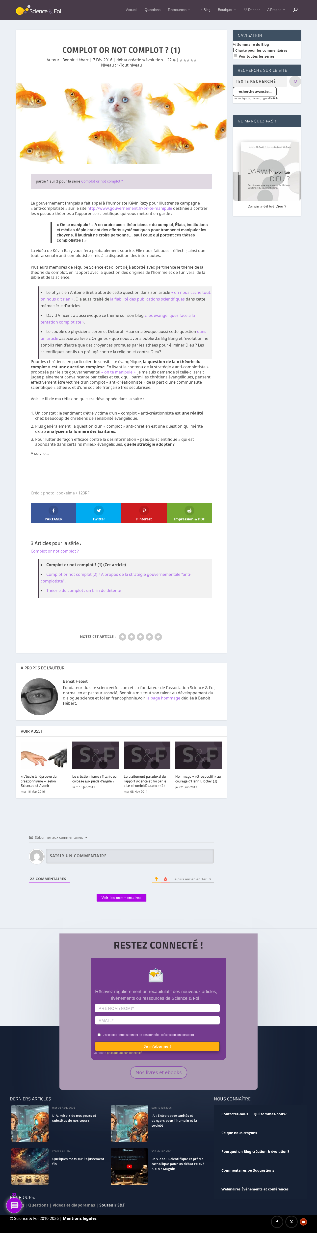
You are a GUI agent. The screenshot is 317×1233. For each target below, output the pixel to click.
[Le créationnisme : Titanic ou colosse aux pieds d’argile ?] (95, 755)
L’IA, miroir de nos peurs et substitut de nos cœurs (74, 1118)
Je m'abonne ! (157, 1046)
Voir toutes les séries (256, 56)
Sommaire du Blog (252, 44)
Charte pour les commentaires (260, 50)
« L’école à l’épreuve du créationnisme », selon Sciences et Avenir (38, 781)
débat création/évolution (139, 60)
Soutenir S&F (112, 1205)
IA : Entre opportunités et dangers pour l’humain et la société (174, 1120)
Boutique (225, 10)
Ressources (177, 10)
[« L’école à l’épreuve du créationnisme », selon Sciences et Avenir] (44, 755)
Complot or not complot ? (102, 181)
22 (170, 60)
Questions (152, 10)
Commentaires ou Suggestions (247, 1170)
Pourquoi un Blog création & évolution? (255, 1151)
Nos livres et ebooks (158, 1072)
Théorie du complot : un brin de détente (83, 590)
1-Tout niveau (129, 65)
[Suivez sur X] (291, 1222)
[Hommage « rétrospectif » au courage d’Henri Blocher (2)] (198, 755)
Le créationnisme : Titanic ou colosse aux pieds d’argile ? (94, 778)
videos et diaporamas (74, 1205)
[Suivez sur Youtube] (303, 1222)
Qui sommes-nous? (270, 1114)
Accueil (131, 10)
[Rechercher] (295, 81)
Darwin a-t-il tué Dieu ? (267, 206)
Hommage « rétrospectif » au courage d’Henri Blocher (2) (198, 778)
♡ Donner (252, 10)
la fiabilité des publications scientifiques (147, 299)
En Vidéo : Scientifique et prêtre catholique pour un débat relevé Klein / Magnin (178, 1164)
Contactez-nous (234, 1114)
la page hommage (163, 698)
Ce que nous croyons (239, 1132)
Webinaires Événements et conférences (255, 1189)
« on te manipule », (119, 372)
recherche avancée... (255, 91)
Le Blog (205, 10)
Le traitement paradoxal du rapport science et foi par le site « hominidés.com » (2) (145, 781)
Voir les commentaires (121, 898)
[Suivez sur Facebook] (277, 1222)
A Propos (274, 10)
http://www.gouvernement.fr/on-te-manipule (129, 208)
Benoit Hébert (75, 60)
